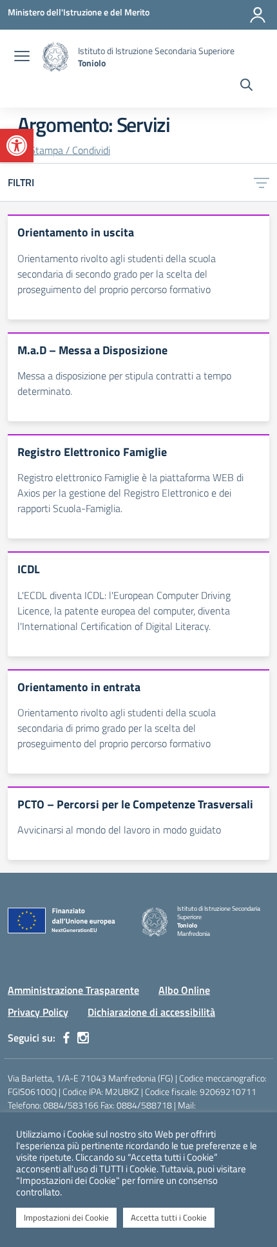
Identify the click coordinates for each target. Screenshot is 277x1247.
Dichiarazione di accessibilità (151, 1012)
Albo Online (184, 990)
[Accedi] (257, 14)
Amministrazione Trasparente (73, 990)
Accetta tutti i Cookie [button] (169, 1217)
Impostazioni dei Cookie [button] (66, 1217)
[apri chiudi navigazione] (22, 57)
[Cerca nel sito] (246, 86)
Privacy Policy (38, 1012)
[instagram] (83, 1037)
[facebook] (66, 1037)
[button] (16, 145)
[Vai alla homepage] (55, 57)
